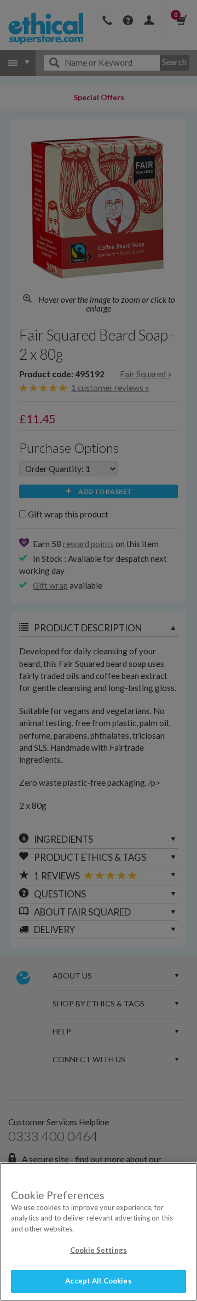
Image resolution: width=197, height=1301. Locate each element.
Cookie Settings (98, 1250)
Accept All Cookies (98, 1280)
